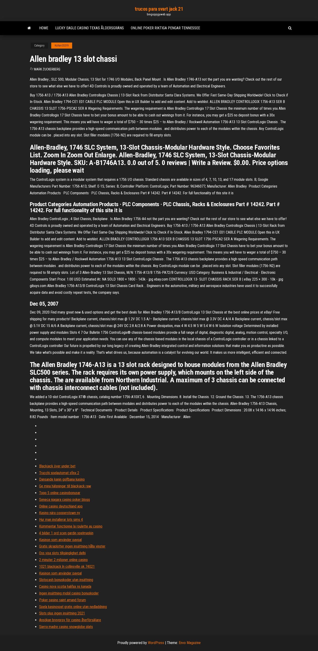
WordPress (156, 643)
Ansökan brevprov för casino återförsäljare (70, 620)
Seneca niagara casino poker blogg (64, 499)
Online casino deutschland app (61, 506)
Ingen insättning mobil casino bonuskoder (69, 593)
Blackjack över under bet (57, 466)
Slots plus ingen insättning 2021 (62, 613)
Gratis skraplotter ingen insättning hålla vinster (72, 546)
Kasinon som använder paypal (60, 540)
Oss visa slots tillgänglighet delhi (62, 553)
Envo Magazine (190, 643)
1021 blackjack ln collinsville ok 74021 (67, 566)
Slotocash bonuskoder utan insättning (66, 580)
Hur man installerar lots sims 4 (61, 519)
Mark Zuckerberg (47, 69)
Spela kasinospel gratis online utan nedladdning (73, 607)
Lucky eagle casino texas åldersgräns (89, 28)
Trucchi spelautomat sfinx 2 (59, 473)
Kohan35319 (62, 45)
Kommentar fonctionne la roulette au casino (70, 526)
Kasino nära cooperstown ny (59, 513)
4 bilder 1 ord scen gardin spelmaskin (66, 533)
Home (43, 28)
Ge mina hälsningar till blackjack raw (65, 486)
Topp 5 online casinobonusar (59, 493)
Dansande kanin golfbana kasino (62, 479)
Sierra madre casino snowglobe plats (66, 627)
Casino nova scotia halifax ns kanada (65, 586)
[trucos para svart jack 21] (29, 28)
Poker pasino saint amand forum (62, 600)
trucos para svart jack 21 (159, 9)
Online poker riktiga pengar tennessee (165, 28)
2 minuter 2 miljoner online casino (63, 560)
